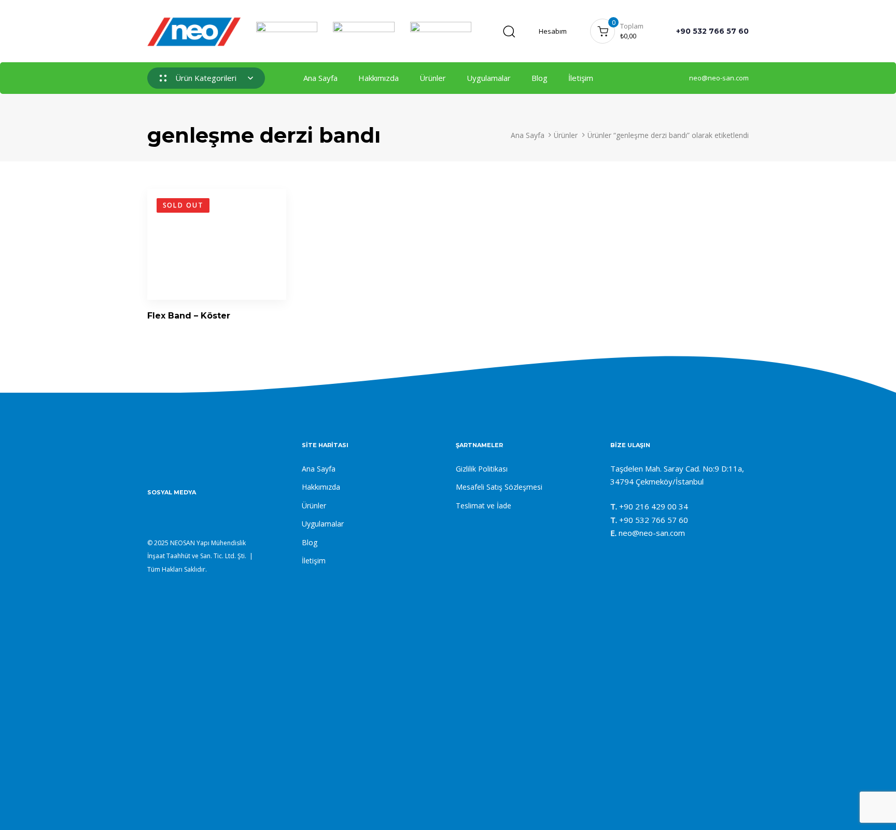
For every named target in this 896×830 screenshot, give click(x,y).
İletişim (580, 78)
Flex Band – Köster (188, 316)
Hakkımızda (378, 78)
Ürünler (432, 78)
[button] (508, 31)
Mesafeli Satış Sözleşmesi (499, 487)
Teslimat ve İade (483, 505)
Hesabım (553, 31)
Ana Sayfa (320, 78)
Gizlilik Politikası (482, 469)
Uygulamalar (489, 78)
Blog (539, 78)
